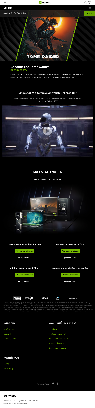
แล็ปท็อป (7, 334)
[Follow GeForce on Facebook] (53, 384)
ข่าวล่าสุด (53, 329)
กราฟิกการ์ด (8, 329)
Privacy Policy (9, 400)
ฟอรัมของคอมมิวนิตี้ (57, 334)
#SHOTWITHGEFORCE (58, 338)
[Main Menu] (4, 2)
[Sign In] (90, 2)
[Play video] (47, 131)
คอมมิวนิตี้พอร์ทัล (56, 343)
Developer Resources (58, 348)
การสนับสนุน (8, 368)
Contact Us (33, 400)
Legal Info (21, 400)
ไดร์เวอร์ (6, 364)
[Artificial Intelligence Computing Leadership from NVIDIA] (44, 2)
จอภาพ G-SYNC (10, 338)
